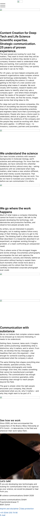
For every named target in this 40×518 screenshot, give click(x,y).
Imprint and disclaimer (9, 509)
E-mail (2, 515)
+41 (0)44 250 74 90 (9, 512)
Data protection (27, 509)
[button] (20, 457)
